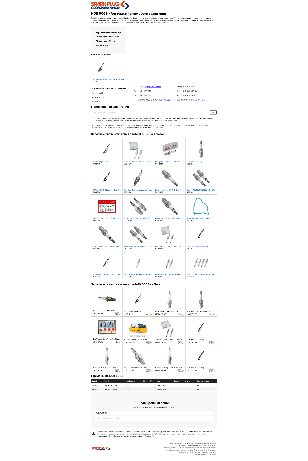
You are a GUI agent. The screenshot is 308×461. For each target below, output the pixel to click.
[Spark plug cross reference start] (101, 449)
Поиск (213, 112)
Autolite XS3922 (99, 97)
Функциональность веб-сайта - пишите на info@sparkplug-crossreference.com (190, 450)
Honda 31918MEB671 (185, 87)
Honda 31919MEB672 (185, 95)
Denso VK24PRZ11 (142, 95)
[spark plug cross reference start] (110, 9)
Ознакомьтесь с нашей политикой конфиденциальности (197, 452)
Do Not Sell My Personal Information (204, 454)
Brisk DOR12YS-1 (99, 102)
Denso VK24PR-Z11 (142, 91)
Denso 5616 (139, 87)
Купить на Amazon (153, 87)
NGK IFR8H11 (182, 100)
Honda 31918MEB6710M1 (187, 91)
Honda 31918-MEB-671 (144, 100)
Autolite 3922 (97, 93)
